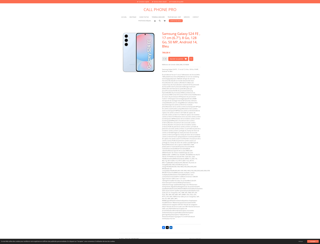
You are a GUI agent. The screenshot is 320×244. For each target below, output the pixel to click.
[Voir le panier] (165, 20)
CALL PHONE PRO (160, 9)
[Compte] (155, 20)
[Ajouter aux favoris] (191, 59)
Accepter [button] (312, 241)
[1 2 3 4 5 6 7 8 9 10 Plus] (164, 59)
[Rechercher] (160, 20)
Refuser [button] (301, 241)
